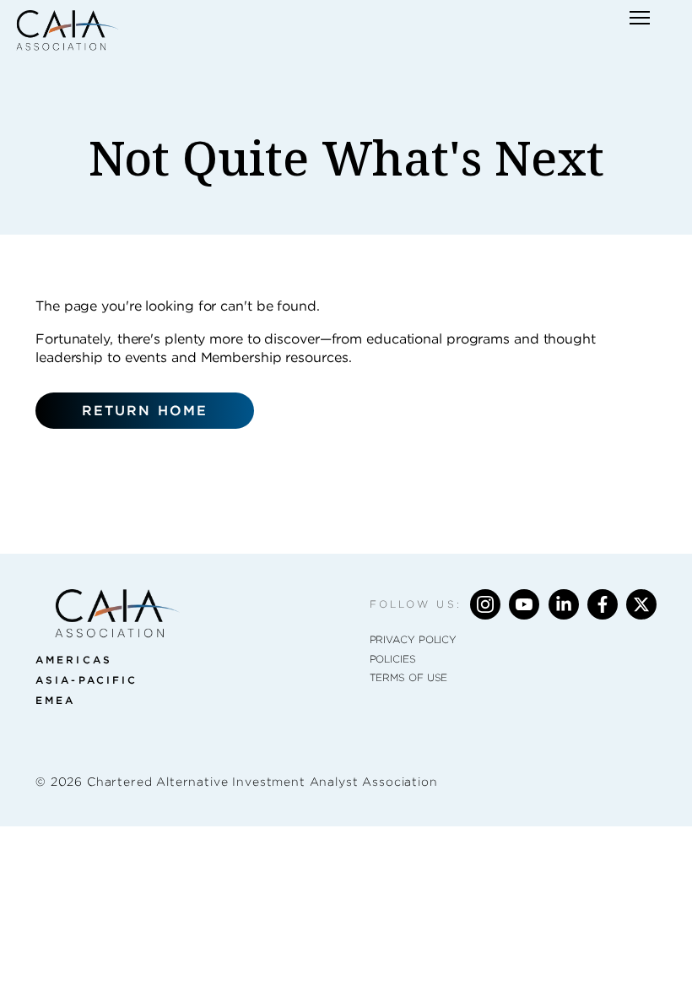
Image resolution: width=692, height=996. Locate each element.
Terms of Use (409, 677)
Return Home (145, 411)
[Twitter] (641, 604)
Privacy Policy (413, 639)
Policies (393, 658)
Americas (73, 659)
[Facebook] (602, 604)
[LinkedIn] (564, 604)
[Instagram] (485, 604)
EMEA (55, 700)
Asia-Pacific (86, 680)
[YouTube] (524, 604)
